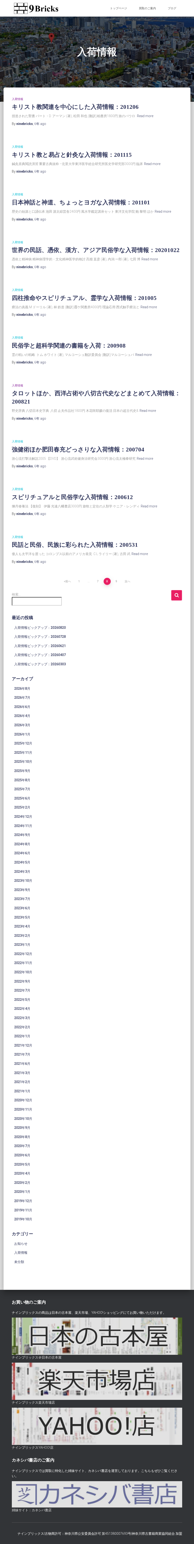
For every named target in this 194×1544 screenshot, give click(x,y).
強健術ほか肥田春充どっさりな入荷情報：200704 (78, 449)
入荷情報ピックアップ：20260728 (40, 637)
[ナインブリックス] (36, 8)
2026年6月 (22, 707)
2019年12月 (23, 1201)
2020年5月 (22, 1164)
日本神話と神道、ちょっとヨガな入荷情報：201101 (81, 202)
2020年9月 (22, 1128)
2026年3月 (22, 725)
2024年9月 (22, 835)
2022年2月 (22, 1027)
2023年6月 (22, 908)
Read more (145, 116)
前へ (68, 581)
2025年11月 (23, 752)
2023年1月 (22, 945)
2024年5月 (22, 862)
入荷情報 (17, 99)
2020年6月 (22, 1155)
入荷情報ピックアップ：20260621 (40, 646)
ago (40, 124)
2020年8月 (22, 1137)
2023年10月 (23, 880)
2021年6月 (22, 1064)
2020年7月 (22, 1146)
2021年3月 (22, 1073)
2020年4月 (22, 1173)
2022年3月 (22, 1018)
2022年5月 (22, 1000)
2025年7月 (22, 789)
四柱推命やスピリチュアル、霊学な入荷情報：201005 (84, 298)
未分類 (19, 1262)
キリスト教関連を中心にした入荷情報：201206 (75, 107)
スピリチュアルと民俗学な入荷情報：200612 (72, 497)
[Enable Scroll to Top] (184, 1534)
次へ (127, 581)
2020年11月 (23, 1109)
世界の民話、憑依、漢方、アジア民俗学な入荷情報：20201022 (96, 250)
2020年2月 (22, 1183)
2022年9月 (22, 981)
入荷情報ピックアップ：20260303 (40, 664)
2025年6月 (22, 798)
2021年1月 (22, 1091)
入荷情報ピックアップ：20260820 (40, 628)
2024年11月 (23, 826)
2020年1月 (22, 1192)
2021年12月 (23, 1045)
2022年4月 (22, 1009)
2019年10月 (23, 1219)
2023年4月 (22, 926)
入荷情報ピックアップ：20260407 (40, 655)
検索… (16, 594)
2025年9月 (22, 771)
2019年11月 (23, 1210)
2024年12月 (23, 816)
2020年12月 (23, 1100)
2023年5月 (22, 917)
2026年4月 (22, 716)
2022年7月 (22, 990)
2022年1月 (22, 1036)
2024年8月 (22, 844)
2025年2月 (22, 807)
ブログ (172, 8)
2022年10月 (23, 972)
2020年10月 (23, 1119)
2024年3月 (22, 871)
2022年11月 (23, 963)
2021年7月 (22, 1054)
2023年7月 (22, 899)
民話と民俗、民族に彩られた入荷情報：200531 (75, 545)
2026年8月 (22, 688)
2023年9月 (22, 890)
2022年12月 (23, 954)
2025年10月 (23, 761)
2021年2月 (22, 1082)
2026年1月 (22, 734)
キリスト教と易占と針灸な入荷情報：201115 (72, 155)
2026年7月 (22, 697)
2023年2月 (22, 935)
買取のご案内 (147, 8)
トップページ (118, 8)
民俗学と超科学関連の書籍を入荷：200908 (69, 345)
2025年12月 (23, 743)
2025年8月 (22, 780)
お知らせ (20, 1243)
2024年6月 (22, 853)
